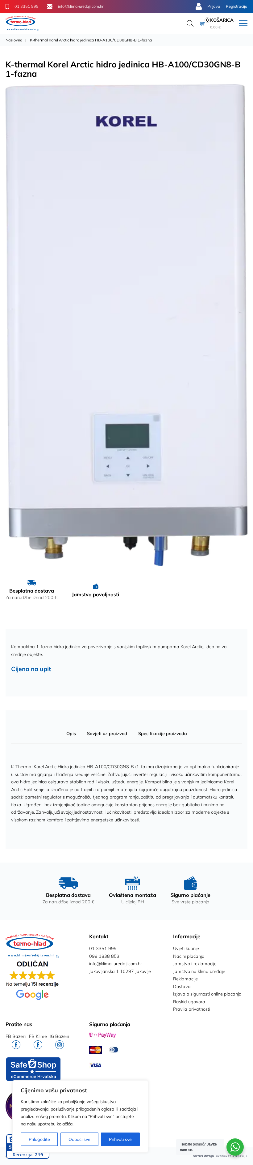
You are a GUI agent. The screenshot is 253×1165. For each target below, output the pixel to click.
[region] (80, 1116)
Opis (71, 733)
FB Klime (38, 1036)
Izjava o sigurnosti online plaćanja (207, 994)
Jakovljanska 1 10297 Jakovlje (120, 971)
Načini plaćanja (189, 956)
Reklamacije (185, 979)
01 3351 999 (103, 948)
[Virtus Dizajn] (220, 1156)
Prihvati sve (120, 1139)
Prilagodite (39, 1139)
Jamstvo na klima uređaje (199, 971)
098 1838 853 (104, 956)
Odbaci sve (79, 1139)
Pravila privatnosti (191, 1009)
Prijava (213, 6)
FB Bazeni (16, 1036)
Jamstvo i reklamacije (195, 963)
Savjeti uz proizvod (107, 733)
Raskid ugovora (189, 1001)
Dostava (182, 986)
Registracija (236, 6)
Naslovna (14, 39)
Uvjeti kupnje (186, 948)
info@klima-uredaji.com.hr (115, 963)
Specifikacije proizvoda (162, 733)
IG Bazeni (59, 1036)
